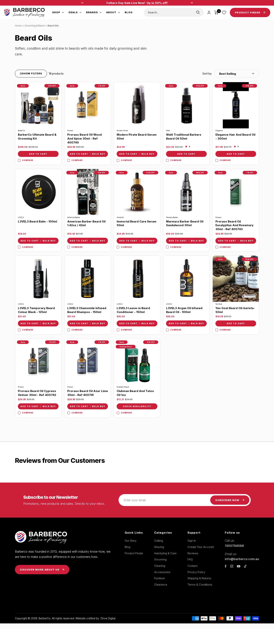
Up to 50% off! (157, 2)
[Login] (209, 12)
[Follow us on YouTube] (238, 566)
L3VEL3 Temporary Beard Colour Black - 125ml (36, 310)
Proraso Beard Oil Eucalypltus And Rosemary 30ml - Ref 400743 (234, 225)
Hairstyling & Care (165, 553)
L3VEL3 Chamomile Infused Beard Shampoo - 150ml (86, 310)
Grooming (160, 559)
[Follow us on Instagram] (231, 566)
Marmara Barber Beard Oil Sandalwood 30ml (184, 223)
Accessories (162, 572)
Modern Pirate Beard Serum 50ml (137, 136)
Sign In (192, 540)
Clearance (160, 584)
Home (18, 25)
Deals (73, 12)
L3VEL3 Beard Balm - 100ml (37, 221)
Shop (56, 12)
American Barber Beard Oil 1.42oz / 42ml (86, 223)
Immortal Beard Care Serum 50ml (136, 223)
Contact (192, 566)
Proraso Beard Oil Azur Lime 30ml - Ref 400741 (87, 393)
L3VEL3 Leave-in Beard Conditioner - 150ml (133, 310)
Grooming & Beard (35, 25)
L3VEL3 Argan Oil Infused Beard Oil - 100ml (184, 310)
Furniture (159, 578)
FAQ (190, 559)
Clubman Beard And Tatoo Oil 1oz (135, 393)
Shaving (159, 547)
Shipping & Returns (199, 578)
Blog (129, 12)
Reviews (193, 553)
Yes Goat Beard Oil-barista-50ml (235, 310)
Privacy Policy (196, 572)
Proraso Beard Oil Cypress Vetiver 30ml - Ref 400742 (37, 393)
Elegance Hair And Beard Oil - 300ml (235, 136)
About (111, 12)
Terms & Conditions (200, 584)
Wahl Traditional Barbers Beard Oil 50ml (183, 136)
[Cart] (216, 12)
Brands (92, 12)
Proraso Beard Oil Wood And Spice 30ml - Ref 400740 (84, 138)
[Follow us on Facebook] (225, 566)
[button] (230, 74)
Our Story (130, 540)
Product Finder (134, 553)
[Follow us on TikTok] (245, 566)
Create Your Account (201, 547)
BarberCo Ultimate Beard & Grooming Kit (37, 136)
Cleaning (159, 566)
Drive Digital (108, 618)
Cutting (158, 540)
